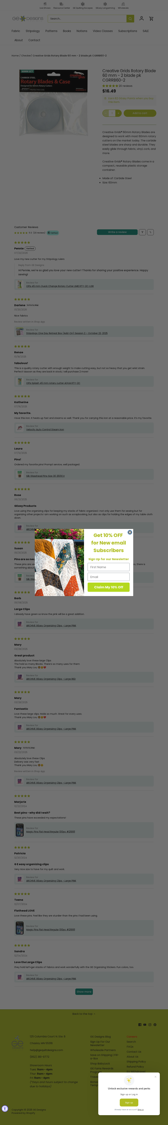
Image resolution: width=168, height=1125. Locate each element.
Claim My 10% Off (108, 587)
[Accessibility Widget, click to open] (5, 1108)
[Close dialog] (130, 532)
